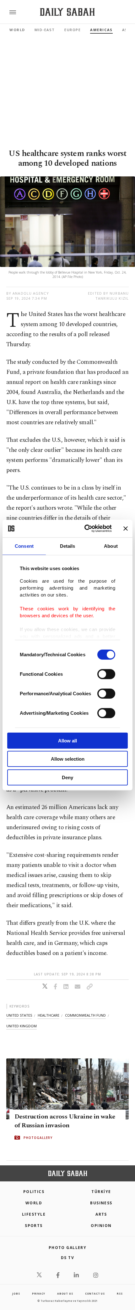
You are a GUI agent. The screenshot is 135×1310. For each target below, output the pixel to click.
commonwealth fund (85, 1015)
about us (65, 1293)
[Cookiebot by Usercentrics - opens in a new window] (85, 529)
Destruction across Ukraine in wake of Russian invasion (64, 1121)
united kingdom (21, 1026)
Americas (101, 29)
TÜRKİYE (101, 1191)
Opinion (101, 1225)
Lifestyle (34, 1214)
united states (19, 1015)
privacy (38, 1293)
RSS (119, 1293)
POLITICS (34, 1191)
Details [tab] (67, 545)
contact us (95, 1293)
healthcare (48, 1015)
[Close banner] (125, 528)
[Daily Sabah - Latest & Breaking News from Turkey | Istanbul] (67, 12)
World (17, 29)
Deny (67, 777)
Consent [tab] (24, 545)
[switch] (106, 674)
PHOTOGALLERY (38, 1137)
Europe (72, 29)
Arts (101, 1214)
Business (101, 1203)
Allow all (67, 740)
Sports (34, 1225)
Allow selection (67, 759)
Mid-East (45, 29)
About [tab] (111, 545)
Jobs (16, 1293)
